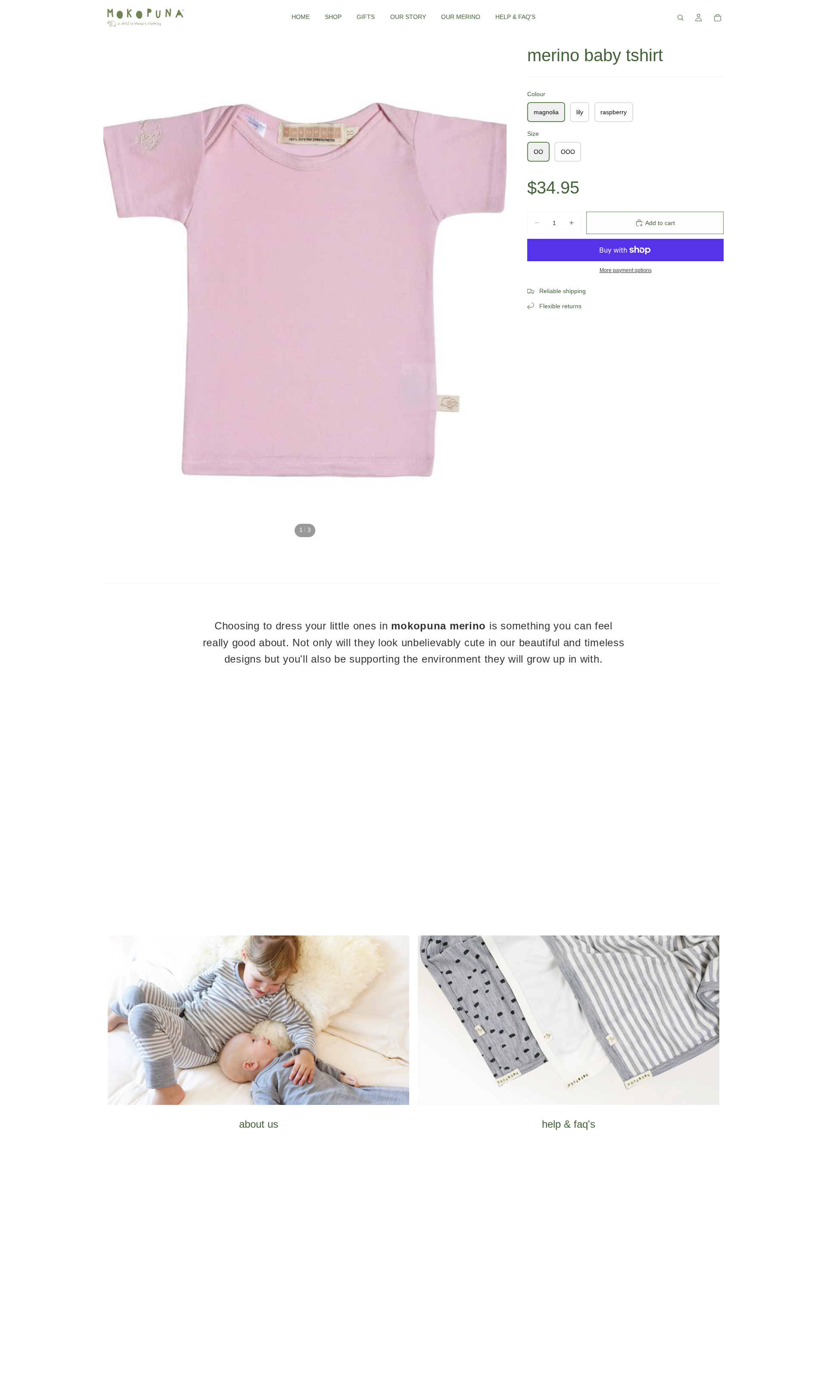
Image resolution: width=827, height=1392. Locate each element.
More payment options (626, 270)
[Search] (680, 17)
